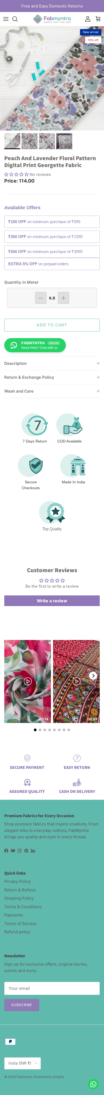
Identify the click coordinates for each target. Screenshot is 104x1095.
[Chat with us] (93, 1084)
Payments (13, 915)
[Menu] (6, 19)
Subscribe (21, 1005)
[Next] (93, 676)
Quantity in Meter (21, 282)
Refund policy (17, 931)
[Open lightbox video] (27, 681)
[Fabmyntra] (52, 19)
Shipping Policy (19, 898)
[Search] (17, 19)
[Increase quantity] (63, 298)
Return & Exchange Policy (29, 377)
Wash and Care (19, 391)
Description (15, 363)
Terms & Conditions (23, 906)
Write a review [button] (52, 600)
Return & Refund (19, 889)
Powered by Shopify (49, 1077)
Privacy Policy (17, 881)
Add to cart (52, 324)
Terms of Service (20, 923)
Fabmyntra (25, 1077)
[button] (17, 174)
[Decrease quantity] (40, 298)
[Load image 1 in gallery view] (52, 78)
